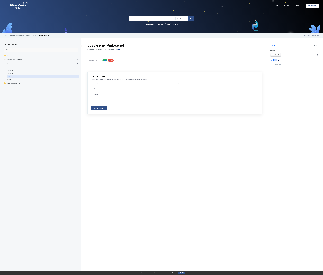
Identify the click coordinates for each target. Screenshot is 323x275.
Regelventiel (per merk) (13, 83)
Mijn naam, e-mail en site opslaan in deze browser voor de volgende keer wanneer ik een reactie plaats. (119, 79)
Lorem (174, 24)
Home (277, 5)
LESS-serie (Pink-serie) (14, 76)
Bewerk (316, 45)
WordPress (160, 24)
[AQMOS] (119, 50)
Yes (105, 60)
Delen (274, 50)
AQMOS (9, 63)
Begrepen (181, 272)
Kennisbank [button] (287, 5)
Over (8, 56)
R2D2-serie (11, 67)
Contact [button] (297, 5)
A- (272, 55)
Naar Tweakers (312, 5)
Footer (168, 24)
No (110, 60)
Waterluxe (9, 79)
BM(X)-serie (11, 70)
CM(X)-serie (11, 73)
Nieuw (275, 45)
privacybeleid (171, 272)
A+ (279, 55)
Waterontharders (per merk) (14, 59)
